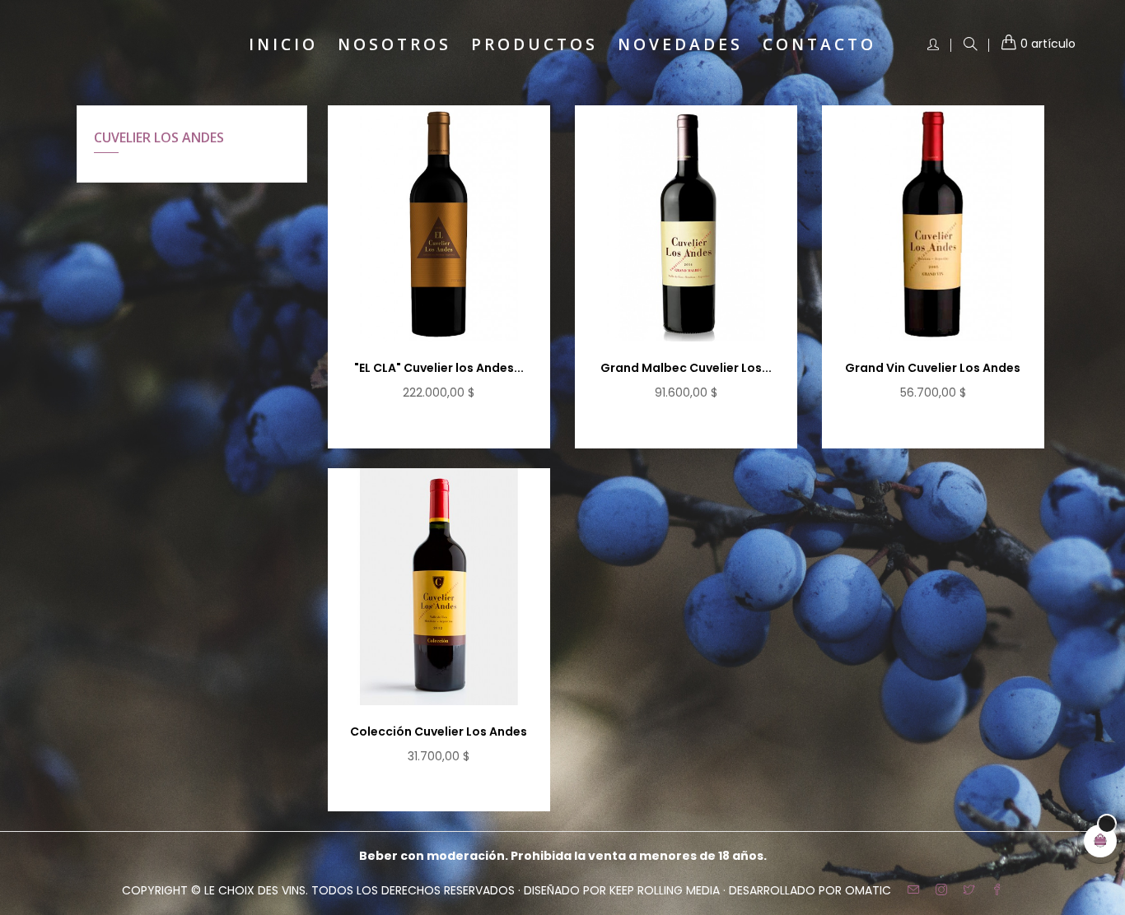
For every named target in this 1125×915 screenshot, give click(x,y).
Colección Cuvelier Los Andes (438, 731)
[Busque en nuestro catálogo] (970, 45)
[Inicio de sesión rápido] (933, 45)
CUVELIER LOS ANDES (159, 137)
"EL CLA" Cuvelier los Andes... (439, 368)
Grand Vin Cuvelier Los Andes (932, 368)
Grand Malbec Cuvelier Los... (686, 368)
